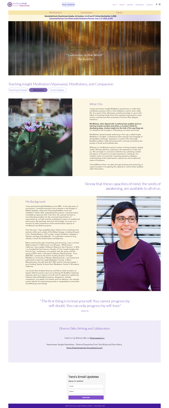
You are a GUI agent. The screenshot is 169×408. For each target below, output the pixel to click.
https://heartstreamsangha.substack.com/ (85, 348)
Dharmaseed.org (97, 338)
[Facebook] (157, 4)
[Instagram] (160, 4)
